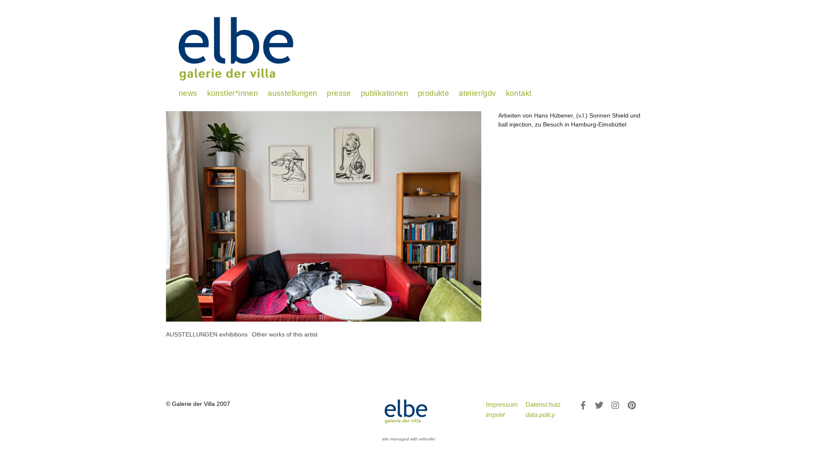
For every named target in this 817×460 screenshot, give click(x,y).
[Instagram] (615, 405)
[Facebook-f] (583, 405)
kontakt (519, 93)
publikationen (384, 93)
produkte (433, 93)
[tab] (207, 334)
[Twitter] (599, 405)
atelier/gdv (477, 93)
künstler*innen (232, 93)
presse (339, 93)
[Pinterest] (631, 405)
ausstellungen (292, 93)
